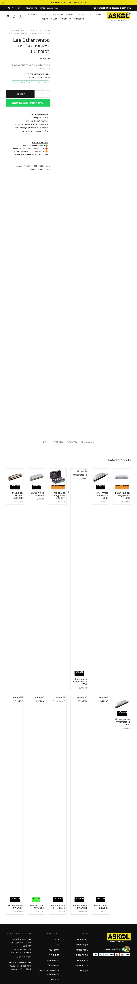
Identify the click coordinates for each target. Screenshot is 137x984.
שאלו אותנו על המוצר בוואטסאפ (27, 102)
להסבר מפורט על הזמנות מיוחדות (24, 154)
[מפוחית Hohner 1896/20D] (79, 796)
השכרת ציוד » (65, 19)
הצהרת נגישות (81, 965)
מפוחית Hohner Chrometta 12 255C (122, 722)
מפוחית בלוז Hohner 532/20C (17, 495)
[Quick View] (117, 483)
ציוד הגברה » (95, 14)
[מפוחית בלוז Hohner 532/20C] (15, 477)
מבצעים (54, 19)
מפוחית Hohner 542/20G (101, 906)
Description (87, 442)
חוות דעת (57, 442)
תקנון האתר (82, 970)
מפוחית (47, 34)
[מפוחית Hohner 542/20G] (100, 796)
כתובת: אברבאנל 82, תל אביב (19, 962)
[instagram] (9, 8)
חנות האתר (35, 30)
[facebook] (12, 8)
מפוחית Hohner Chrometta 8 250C (101, 495)
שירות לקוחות (82, 950)
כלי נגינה (24, 30)
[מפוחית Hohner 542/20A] (36, 477)
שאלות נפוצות (82, 939)
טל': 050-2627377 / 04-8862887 (21, 944)
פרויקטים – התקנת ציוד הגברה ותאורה (49, 972)
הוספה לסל (20, 94)
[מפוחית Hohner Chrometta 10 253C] (79, 570)
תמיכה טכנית (82, 955)
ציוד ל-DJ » (45, 14)
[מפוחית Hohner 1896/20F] (15, 796)
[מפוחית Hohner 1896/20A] (36, 796)
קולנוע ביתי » (79, 19)
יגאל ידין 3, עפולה (36, 77)
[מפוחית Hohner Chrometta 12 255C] (122, 703)
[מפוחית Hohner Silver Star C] (57, 796)
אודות (20, 8)
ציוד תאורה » (82, 14)
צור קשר (45, 19)
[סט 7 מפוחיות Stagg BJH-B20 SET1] (57, 477)
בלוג (57, 944)
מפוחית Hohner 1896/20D (80, 906)
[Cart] (7, 16)
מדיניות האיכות (81, 960)
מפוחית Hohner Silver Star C (58, 906)
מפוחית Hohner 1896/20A (37, 906)
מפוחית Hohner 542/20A (37, 494)
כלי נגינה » (70, 14)
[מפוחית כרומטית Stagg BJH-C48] (122, 477)
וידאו (45, 442)
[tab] (87, 442)
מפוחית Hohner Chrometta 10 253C (80, 681)
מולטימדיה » (33, 14)
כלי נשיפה (15, 30)
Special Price (52, 8)
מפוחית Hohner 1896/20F (15, 906)
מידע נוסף (72, 442)
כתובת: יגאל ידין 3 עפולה (21, 939)
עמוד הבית (46, 30)
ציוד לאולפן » (58, 14)
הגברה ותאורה (53, 960)
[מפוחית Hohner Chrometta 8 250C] (100, 477)
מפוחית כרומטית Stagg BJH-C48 (122, 495)
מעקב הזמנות (31, 8)
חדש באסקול (53, 965)
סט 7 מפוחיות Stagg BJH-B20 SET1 (59, 495)
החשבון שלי (54, 950)
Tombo (40, 170)
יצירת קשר (54, 979)
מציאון (42, 8)
